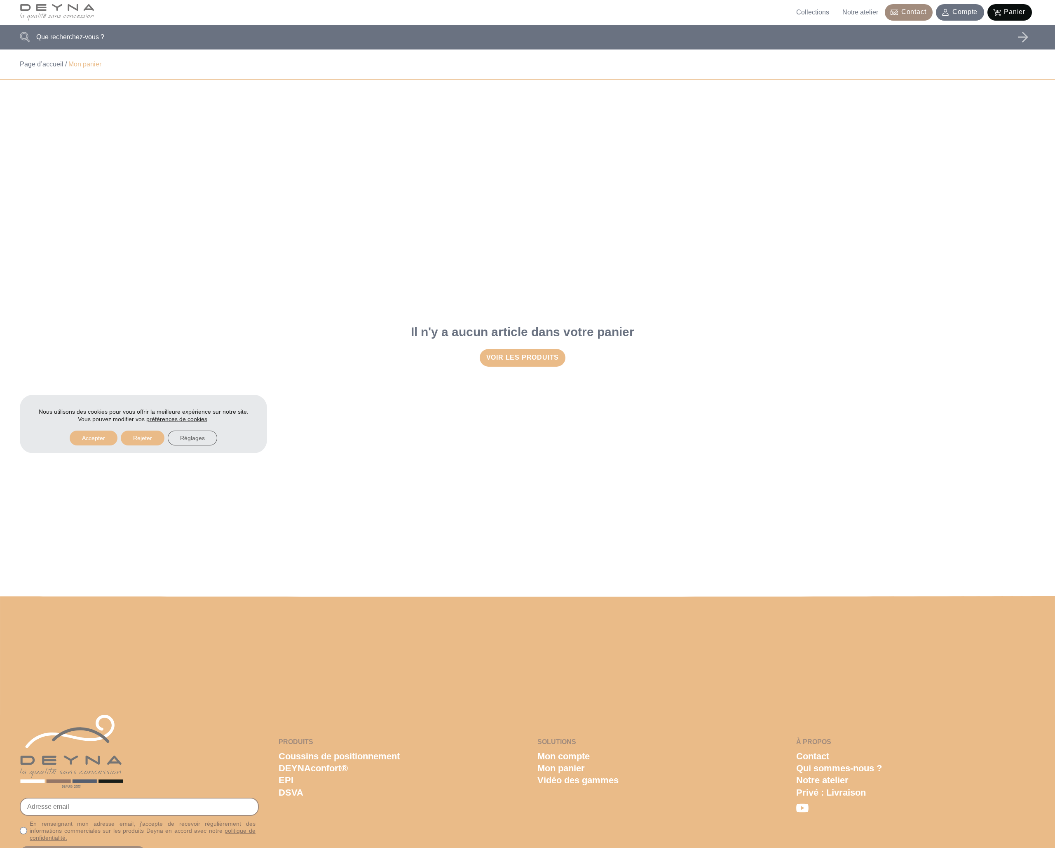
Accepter (93, 438)
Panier (1014, 11)
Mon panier (561, 768)
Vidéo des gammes (578, 780)
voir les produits (522, 357)
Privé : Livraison (831, 792)
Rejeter (142, 438)
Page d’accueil (41, 64)
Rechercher (1022, 37)
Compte (965, 11)
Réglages (192, 438)
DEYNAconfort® (313, 768)
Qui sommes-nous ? (839, 768)
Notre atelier (860, 12)
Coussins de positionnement (339, 756)
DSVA (291, 792)
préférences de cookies (176, 419)
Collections (812, 12)
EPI (286, 780)
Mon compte (563, 756)
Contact (913, 11)
